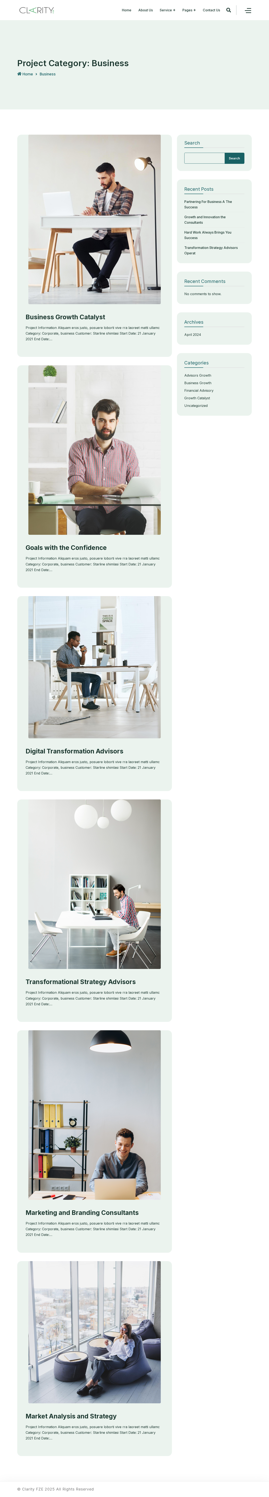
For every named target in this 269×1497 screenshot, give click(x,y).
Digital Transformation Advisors (74, 751)
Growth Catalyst (197, 398)
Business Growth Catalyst (65, 317)
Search (192, 143)
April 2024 (192, 335)
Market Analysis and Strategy (71, 1416)
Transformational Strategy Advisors (81, 982)
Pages (187, 10)
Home (126, 10)
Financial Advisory (199, 390)
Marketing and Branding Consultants (82, 1212)
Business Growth (197, 383)
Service (166, 10)
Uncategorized (196, 405)
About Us (145, 10)
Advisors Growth (197, 375)
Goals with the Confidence (66, 547)
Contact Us (211, 10)
